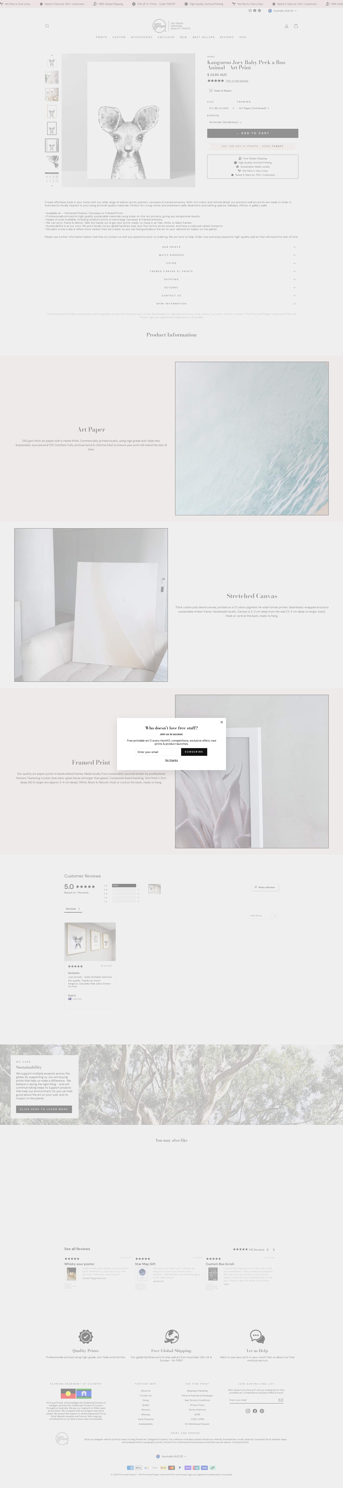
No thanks (171, 760)
